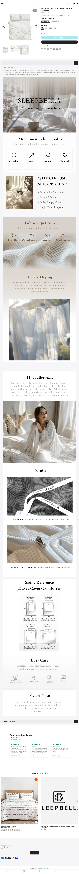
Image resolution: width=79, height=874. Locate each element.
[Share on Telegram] (54, 49)
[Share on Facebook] (42, 49)
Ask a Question (45, 46)
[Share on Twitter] (45, 49)
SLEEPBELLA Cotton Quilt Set (8, 826)
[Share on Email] (57, 49)
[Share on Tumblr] (51, 49)
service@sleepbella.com (7, 845)
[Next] (36, 26)
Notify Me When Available (59, 42)
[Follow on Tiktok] (7, 847)
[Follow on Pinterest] (4, 847)
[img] (40, 738)
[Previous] (3, 26)
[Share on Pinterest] (48, 49)
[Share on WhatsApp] (60, 49)
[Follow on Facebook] (2, 847)
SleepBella (46, 868)
